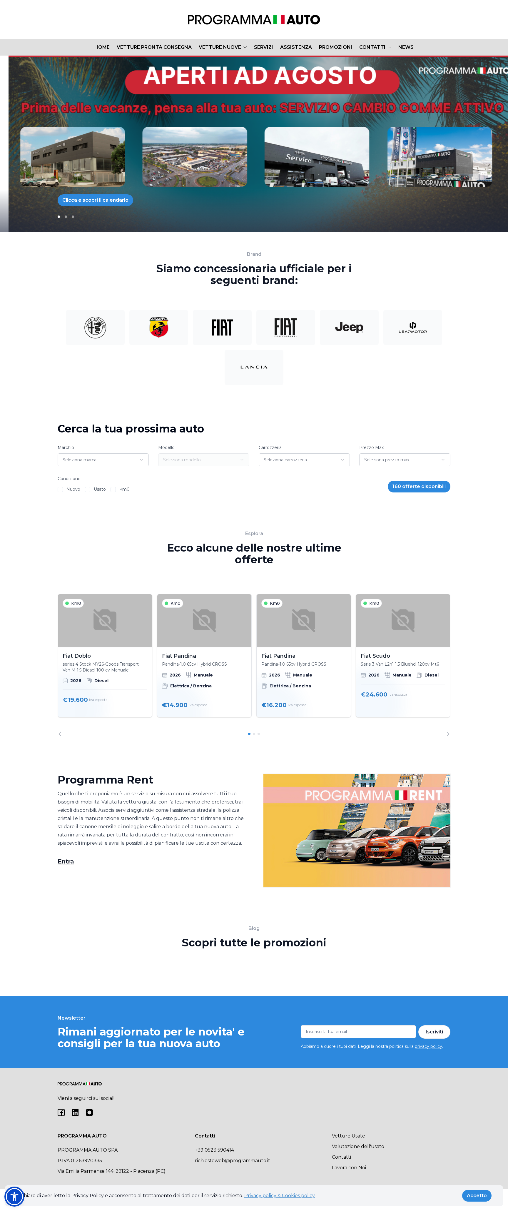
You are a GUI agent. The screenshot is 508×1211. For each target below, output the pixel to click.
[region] (254, 665)
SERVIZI (263, 47)
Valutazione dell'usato (358, 1146)
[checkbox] (60, 489)
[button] (14, 1196)
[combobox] (103, 459)
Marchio (66, 447)
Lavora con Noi (349, 1167)
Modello (166, 447)
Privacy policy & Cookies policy (279, 1195)
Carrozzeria (270, 447)
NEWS (406, 47)
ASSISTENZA (296, 47)
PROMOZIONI (335, 47)
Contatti (341, 1157)
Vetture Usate (348, 1136)
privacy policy (428, 1046)
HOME (102, 47)
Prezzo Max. (372, 447)
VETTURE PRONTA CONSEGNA (154, 47)
